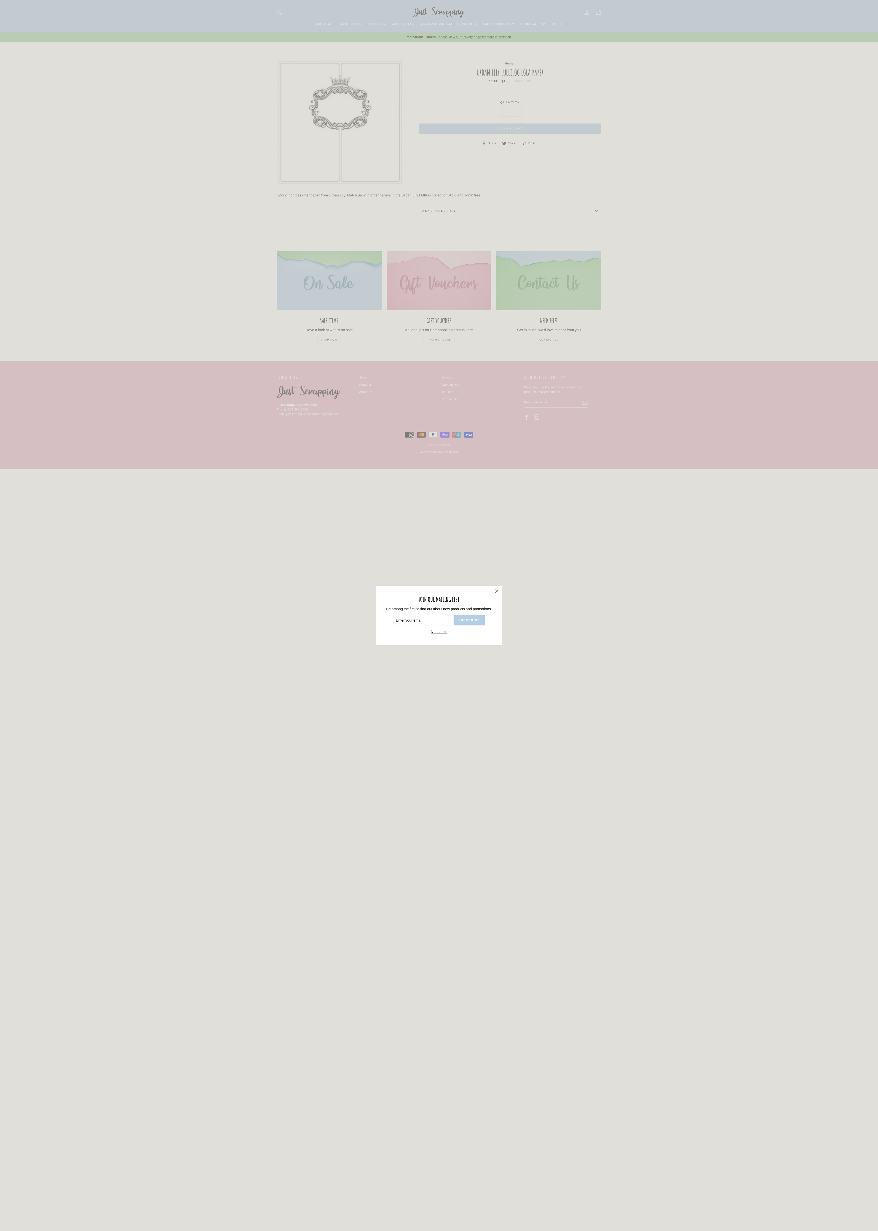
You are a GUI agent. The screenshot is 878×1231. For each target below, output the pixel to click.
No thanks (439, 632)
